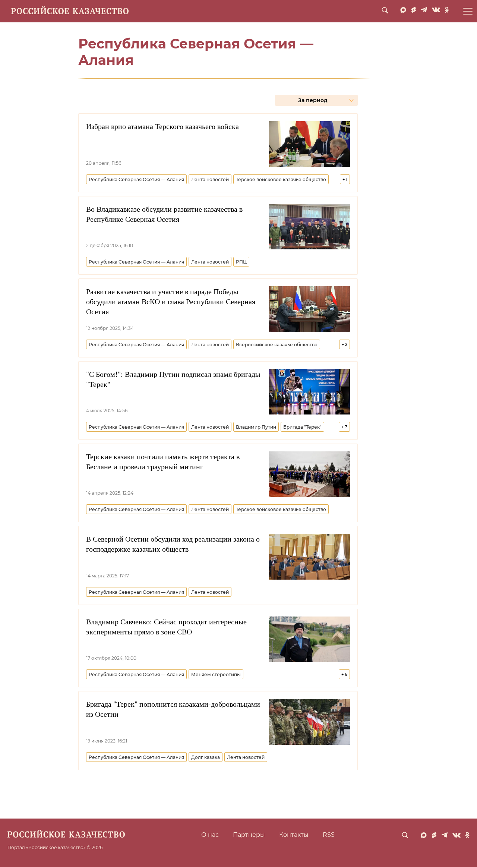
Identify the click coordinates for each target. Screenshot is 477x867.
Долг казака (205, 757)
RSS (329, 834)
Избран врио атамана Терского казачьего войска (162, 126)
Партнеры (249, 834)
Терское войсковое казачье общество (281, 179)
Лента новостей (210, 179)
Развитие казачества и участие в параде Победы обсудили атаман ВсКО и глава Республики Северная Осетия (170, 301)
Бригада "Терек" (302, 427)
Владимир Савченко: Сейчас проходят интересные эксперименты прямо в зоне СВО (166, 627)
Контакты (294, 834)
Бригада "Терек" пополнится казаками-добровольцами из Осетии (173, 709)
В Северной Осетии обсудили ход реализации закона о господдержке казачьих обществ (173, 544)
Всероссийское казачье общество (277, 344)
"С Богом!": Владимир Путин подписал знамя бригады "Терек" (173, 379)
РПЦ (241, 262)
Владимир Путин (256, 427)
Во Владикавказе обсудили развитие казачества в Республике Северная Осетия (164, 214)
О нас (210, 834)
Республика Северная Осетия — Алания (136, 179)
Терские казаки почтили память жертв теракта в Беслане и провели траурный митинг (163, 461)
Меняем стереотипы (216, 674)
